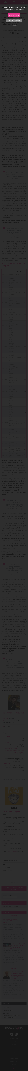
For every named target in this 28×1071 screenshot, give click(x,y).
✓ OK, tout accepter (14, 15)
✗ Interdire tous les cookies (14, 20)
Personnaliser (14, 25)
